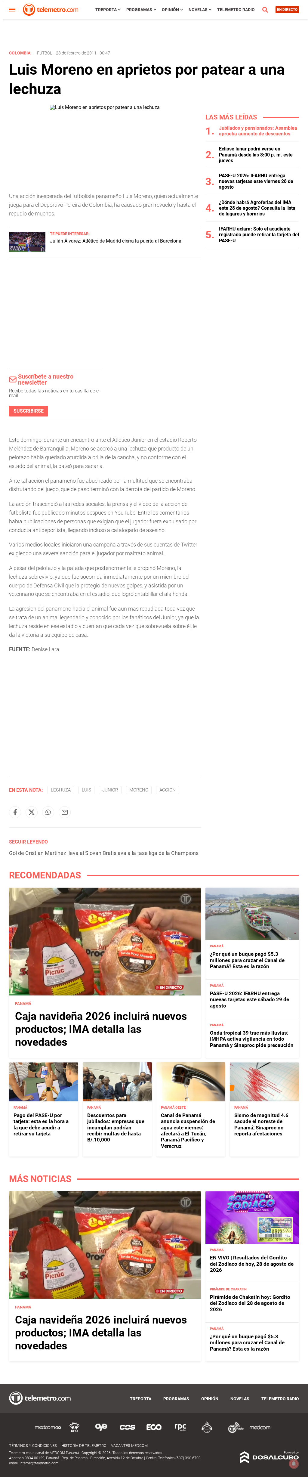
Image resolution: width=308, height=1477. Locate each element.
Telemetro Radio (236, 10)
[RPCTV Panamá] (74, 1432)
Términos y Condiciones (33, 1445)
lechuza (61, 790)
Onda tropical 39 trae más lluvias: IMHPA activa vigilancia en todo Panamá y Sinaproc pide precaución (252, 1039)
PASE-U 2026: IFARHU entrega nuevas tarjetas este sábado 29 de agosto (249, 999)
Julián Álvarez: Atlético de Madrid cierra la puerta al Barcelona (115, 241)
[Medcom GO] (48, 1432)
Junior (110, 790)
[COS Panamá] (127, 1432)
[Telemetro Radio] (233, 1432)
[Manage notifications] (294, 1464)
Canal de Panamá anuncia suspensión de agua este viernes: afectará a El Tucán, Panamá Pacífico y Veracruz (188, 1130)
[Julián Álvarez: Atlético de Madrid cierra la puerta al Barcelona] (27, 250)
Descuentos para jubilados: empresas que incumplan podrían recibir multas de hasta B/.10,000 (115, 1127)
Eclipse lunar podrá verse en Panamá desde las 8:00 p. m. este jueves (256, 154)
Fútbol (44, 53)
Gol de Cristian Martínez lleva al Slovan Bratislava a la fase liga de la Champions (104, 853)
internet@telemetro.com (39, 1463)
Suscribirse (29, 411)
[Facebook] (15, 812)
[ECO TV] (154, 1432)
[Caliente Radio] (207, 1432)
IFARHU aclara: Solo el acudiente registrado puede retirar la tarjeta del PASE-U (259, 234)
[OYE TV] (101, 1432)
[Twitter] (32, 812)
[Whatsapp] (48, 812)
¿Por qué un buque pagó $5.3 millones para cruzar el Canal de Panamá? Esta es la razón (247, 960)
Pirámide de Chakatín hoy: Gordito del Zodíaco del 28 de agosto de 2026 (250, 1303)
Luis (86, 790)
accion (167, 790)
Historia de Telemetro (83, 1445)
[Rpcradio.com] (180, 1432)
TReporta (106, 10)
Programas (139, 10)
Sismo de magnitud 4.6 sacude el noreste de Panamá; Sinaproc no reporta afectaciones (261, 1124)
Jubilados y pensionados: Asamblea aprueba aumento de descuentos (258, 131)
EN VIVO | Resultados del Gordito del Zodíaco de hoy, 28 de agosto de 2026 (252, 1264)
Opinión (170, 10)
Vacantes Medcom (129, 1445)
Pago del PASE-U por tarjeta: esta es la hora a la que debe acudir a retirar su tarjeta (41, 1124)
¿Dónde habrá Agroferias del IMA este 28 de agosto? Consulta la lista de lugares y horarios (257, 208)
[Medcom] (260, 1432)
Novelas (198, 10)
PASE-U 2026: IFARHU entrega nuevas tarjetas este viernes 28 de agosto (256, 181)
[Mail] (65, 812)
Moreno (138, 790)
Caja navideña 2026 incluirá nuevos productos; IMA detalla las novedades (101, 1029)
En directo (287, 10)
